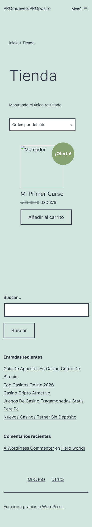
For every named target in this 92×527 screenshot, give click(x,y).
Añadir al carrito (46, 217)
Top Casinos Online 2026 (29, 384)
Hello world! (73, 448)
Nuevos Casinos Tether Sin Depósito (40, 416)
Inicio (14, 42)
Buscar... (12, 297)
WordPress (52, 506)
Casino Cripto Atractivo (27, 392)
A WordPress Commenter (29, 448)
